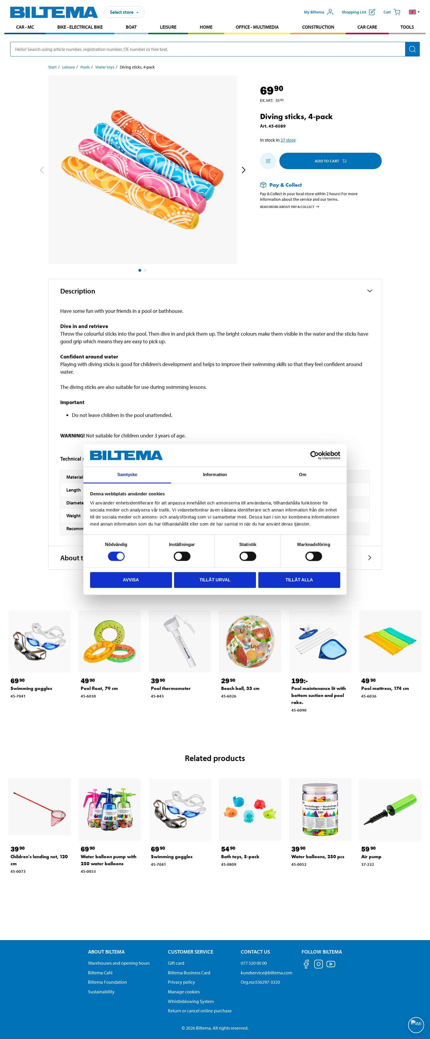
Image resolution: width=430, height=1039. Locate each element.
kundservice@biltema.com (266, 973)
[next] (243, 171)
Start (52, 67)
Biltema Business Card (189, 973)
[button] (414, 12)
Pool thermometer (171, 688)
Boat (131, 27)
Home (206, 27)
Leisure (168, 27)
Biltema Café (100, 973)
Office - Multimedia (257, 27)
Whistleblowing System (191, 1001)
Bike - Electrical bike (80, 27)
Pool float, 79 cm (99, 688)
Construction (318, 27)
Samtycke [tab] (127, 474)
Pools (85, 67)
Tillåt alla (299, 579)
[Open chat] (416, 1025)
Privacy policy (181, 982)
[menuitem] (25, 27)
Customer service (190, 951)
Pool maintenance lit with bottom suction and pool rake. (318, 695)
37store (288, 140)
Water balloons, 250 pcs (317, 856)
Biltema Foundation (107, 982)
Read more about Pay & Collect (287, 206)
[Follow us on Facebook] (306, 965)
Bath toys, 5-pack (240, 856)
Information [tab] (215, 474)
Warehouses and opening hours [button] (119, 963)
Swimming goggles (31, 688)
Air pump (371, 856)
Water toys (104, 67)
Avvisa (131, 579)
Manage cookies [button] (184, 992)
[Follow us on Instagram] (318, 965)
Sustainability (101, 992)
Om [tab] (302, 474)
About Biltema (106, 951)
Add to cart (327, 161)
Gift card (176, 963)
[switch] (182, 556)
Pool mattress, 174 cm (385, 688)
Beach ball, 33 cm (240, 688)
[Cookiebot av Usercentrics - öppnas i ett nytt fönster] (314, 455)
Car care (367, 27)
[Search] (412, 49)
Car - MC (25, 27)
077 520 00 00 (254, 963)
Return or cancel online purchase (200, 1011)
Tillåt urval (215, 579)
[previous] (41, 171)
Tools (407, 27)
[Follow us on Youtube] (331, 967)
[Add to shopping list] (268, 161)
